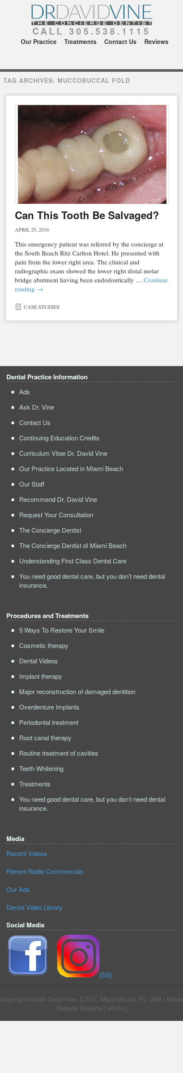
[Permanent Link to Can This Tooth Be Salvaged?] (92, 154)
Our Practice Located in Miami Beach (71, 468)
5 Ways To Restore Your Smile (61, 629)
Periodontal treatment (48, 722)
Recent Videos (26, 853)
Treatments (80, 41)
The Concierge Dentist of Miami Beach (72, 545)
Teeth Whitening (41, 768)
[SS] (106, 974)
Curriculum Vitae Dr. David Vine (63, 453)
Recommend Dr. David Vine (58, 499)
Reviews (156, 41)
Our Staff (31, 483)
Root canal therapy (45, 737)
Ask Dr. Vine (36, 406)
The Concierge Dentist (50, 529)
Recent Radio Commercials (44, 871)
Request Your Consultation (56, 514)
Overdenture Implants (49, 706)
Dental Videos (38, 660)
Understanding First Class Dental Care (72, 560)
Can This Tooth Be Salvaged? (87, 215)
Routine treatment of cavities (58, 752)
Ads (24, 391)
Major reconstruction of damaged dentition (77, 691)
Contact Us (120, 41)
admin (115, 1008)
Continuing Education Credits (59, 437)
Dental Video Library (34, 907)
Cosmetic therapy (44, 645)
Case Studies (42, 306)
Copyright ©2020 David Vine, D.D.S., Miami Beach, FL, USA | (83, 999)
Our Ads (18, 889)
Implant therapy (40, 675)
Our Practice (39, 41)
